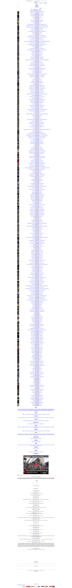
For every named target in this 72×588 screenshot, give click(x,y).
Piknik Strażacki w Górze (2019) (37, 247)
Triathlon (31, 434)
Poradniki (31, 420)
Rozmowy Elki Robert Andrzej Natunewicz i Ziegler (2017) (37, 325)
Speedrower (52, 434)
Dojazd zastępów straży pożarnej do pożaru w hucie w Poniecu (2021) (37, 150)
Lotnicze (53, 417)
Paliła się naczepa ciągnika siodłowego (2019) (37, 257)
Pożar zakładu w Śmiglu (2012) (37, 366)
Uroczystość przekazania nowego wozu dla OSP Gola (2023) (37, 105)
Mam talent (34, 430)
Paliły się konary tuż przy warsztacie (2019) (37, 258)
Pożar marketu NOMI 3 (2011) (37, 379)
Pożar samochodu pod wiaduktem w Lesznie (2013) (37, 362)
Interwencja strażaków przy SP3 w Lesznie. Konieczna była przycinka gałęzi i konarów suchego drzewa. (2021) (37, 129)
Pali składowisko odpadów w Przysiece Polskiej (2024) (37, 82)
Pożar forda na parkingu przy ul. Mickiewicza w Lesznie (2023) (37, 96)
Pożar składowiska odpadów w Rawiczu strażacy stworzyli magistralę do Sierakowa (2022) (37, 113)
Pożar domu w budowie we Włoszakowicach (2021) (37, 132)
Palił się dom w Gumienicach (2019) (37, 271)
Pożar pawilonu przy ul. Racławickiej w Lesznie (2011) (37, 386)
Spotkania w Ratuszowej (41, 420)
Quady (29, 423)
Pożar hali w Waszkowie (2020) (37, 177)
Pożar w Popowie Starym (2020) (37, 203)
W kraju (33, 441)
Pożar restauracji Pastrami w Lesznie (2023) (37, 95)
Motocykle (31, 423)
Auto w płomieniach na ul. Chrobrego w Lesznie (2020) (37, 183)
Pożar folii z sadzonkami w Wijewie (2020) (37, 193)
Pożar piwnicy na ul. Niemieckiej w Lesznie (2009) (37, 402)
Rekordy (24, 417)
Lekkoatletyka (26, 434)
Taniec (36, 412)
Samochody (34, 423)
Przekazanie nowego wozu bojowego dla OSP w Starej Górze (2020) (37, 163)
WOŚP (48, 409)
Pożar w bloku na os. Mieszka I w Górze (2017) (37, 335)
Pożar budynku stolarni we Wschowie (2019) (37, 254)
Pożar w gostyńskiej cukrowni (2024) (37, 72)
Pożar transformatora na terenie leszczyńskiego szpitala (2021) (37, 123)
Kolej (38, 423)
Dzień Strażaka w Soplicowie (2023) (37, 103)
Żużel (36, 443)
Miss (38, 438)
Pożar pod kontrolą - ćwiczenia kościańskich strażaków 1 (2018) (37, 298)
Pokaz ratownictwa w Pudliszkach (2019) (37, 221)
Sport (36, 432)
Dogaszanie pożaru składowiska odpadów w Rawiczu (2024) (37, 76)
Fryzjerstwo (36, 438)
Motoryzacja (36, 422)
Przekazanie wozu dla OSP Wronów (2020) (37, 200)
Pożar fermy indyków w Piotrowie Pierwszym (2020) (37, 207)
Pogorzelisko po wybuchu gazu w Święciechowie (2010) (37, 389)
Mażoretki (32, 414)
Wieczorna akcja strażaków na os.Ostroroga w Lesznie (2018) (37, 281)
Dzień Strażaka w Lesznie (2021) (37, 146)
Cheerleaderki (28, 414)
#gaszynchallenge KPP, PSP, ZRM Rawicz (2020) (37, 180)
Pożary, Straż (38, 9)
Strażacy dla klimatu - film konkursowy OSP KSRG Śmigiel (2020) (37, 156)
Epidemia (51, 409)
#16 (33, 521)
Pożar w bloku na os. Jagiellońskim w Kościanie (37, 21)
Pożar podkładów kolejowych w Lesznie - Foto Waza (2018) (37, 311)
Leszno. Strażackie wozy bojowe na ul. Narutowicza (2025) (37, 48)
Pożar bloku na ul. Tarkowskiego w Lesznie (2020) (37, 173)
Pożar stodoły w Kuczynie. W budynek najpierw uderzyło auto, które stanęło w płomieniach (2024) (37, 59)
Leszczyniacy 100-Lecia (36, 410)
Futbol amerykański (40, 434)
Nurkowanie (46, 417)
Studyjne (29, 430)
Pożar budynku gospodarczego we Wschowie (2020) (37, 176)
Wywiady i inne (38, 430)
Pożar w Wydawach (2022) (37, 112)
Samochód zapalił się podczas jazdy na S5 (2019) (37, 251)
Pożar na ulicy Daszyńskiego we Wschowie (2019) (37, 241)
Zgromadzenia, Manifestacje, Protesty (49, 410)
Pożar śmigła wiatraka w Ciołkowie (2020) (37, 170)
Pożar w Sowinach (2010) (37, 393)
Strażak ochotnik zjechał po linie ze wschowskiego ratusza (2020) (37, 204)
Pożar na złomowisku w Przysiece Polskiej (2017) (37, 331)
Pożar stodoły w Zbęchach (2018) (37, 305)
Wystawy (34, 448)
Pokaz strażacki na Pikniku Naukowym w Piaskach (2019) (37, 214)
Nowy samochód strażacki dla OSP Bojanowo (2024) (37, 58)
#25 (33, 540)
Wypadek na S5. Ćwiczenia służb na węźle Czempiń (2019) (37, 213)
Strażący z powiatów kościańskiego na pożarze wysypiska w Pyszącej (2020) (37, 186)
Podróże (36, 440)
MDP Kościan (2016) (36, 345)
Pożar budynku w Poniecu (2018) (37, 315)
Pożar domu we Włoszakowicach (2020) (37, 187)
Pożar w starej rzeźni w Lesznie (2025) (37, 55)
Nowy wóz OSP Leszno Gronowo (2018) (37, 275)
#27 (33, 548)
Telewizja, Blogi (47, 420)
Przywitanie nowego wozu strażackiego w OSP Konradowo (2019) (37, 210)
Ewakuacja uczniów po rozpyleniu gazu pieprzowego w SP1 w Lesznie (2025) (37, 49)
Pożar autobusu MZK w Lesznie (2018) (37, 304)
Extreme (36, 415)
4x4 (36, 423)
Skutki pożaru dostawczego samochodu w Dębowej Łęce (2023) (37, 86)
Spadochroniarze (38, 417)
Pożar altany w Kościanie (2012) (37, 369)
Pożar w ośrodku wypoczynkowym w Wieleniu (37, 28)
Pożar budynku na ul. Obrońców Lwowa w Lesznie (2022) (37, 122)
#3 (33, 494)
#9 (32, 506)
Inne (31, 417)
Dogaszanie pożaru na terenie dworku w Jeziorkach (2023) (37, 85)
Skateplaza (50, 417)
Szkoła (36, 425)
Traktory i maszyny (42, 423)
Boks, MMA (49, 434)
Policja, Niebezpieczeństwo (30, 409)
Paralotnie (41, 417)
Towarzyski (44, 414)
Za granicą (35, 441)
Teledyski (23, 430)
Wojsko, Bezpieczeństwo (44, 409)
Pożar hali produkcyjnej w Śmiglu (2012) (37, 368)
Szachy (23, 434)
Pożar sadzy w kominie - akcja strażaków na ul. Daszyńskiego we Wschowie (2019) (37, 264)
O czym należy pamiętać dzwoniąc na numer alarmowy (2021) (37, 126)
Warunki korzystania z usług (41, 570)
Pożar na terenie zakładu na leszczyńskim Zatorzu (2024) (37, 69)
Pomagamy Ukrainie (41, 410)
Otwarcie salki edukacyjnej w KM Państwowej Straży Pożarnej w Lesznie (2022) (37, 119)
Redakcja (18, 584)
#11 (33, 510)
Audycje (36, 419)
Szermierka (18, 434)
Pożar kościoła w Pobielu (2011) (37, 375)
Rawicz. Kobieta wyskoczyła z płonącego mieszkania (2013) (37, 365)
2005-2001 (34, 445)
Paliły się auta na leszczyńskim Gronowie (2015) (37, 348)
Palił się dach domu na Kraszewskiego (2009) (37, 399)
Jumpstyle (23, 414)
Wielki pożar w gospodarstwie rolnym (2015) (37, 352)
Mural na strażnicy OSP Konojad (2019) (37, 227)
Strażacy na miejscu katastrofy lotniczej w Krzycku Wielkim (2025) (37, 35)
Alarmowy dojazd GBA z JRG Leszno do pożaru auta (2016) (37, 342)
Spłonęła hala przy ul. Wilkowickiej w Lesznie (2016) (37, 338)
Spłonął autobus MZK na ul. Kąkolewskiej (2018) (37, 302)
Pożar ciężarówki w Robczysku (37, 22)
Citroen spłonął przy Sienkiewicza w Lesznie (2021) (37, 140)
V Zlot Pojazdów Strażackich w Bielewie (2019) (37, 220)
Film (33, 420)
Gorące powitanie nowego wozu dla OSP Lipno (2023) (37, 106)
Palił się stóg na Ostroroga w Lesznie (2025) (37, 38)
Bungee (21, 417)
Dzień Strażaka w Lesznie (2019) (37, 244)
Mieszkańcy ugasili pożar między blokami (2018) (37, 294)
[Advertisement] (36, 555)
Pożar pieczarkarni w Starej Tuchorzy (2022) (37, 115)
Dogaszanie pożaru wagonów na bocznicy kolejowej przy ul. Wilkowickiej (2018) (37, 295)
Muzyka (36, 429)
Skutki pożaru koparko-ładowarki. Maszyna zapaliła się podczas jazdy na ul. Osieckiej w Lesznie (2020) (37, 167)
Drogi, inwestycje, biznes (37, 409)
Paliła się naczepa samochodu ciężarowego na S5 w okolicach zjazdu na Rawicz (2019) (37, 237)
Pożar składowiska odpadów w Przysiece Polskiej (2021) (37, 143)
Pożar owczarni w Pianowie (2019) (37, 248)
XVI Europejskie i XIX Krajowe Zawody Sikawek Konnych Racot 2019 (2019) (36, 223)
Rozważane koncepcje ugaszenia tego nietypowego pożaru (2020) (37, 169)
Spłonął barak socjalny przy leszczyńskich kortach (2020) (37, 196)
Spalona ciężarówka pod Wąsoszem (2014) (37, 355)
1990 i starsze (37, 445)
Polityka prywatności (36, 570)
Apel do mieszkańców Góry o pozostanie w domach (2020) (37, 194)
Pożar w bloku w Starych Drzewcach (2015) (37, 349)
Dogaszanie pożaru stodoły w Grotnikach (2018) (37, 301)
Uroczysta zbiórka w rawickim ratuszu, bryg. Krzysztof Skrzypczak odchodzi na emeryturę (37, 25)
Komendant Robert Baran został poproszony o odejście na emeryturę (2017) (37, 329)
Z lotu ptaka (21, 409)
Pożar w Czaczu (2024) (37, 78)
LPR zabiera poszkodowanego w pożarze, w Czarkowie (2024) (36, 65)
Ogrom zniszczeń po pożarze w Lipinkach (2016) (37, 339)
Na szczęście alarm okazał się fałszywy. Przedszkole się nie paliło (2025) (37, 31)
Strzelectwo (36, 435)
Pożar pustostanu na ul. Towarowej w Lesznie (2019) (37, 267)
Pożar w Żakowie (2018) (37, 312)
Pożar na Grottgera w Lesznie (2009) (37, 403)
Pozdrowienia (38, 441)
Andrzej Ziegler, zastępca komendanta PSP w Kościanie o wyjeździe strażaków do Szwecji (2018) (37, 288)
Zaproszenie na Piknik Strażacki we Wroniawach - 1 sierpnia (37, 11)
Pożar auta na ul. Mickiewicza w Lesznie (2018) (37, 278)
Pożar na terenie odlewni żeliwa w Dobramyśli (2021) (37, 142)
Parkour (19, 417)
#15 (33, 519)
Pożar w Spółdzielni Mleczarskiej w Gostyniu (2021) (37, 149)
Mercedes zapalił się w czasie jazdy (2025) (37, 52)
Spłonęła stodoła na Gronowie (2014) (37, 358)
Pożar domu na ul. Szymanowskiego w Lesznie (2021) (36, 153)
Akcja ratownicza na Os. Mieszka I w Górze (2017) (37, 332)
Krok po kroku (37, 6)
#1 (32, 490)
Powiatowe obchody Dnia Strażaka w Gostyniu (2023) (36, 102)
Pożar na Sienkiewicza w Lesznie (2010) (37, 392)
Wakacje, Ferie (36, 427)
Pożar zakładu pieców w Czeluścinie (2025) (37, 32)
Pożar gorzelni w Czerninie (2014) (37, 359)
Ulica (35, 9)
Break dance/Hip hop (36, 414)
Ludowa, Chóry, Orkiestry (47, 430)
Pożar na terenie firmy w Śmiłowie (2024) (37, 79)
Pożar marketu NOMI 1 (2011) (37, 382)
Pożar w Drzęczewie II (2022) (37, 116)
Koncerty (26, 430)
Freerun (26, 417)
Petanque (44, 434)
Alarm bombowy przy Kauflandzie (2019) (37, 268)
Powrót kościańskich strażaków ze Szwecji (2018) (37, 291)
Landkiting (34, 417)
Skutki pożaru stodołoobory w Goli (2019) (37, 224)
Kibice (40, 445)
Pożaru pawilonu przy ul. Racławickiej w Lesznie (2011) (37, 385)
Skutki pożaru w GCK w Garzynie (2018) (37, 318)
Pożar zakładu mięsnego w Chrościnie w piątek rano (37, 14)
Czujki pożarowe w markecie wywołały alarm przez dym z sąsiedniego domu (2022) (37, 109)
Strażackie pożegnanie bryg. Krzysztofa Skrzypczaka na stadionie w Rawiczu (37, 24)
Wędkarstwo (36, 453)
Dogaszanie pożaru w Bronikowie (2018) (37, 284)
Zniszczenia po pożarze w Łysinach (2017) (37, 321)
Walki (21, 434)
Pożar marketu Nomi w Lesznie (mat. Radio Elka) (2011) (37, 376)
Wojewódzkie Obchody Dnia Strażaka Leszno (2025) (37, 45)
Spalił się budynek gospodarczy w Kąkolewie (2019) (37, 274)
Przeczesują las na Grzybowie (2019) (37, 234)
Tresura (36, 448)
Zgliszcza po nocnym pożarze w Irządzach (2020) (37, 197)
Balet (42, 414)
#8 (33, 504)
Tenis (36, 434)
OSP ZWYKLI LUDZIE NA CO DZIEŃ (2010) (37, 395)
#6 (33, 500)
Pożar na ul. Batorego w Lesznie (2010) (37, 396)
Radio (24, 420)
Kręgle (46, 434)
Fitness (40, 438)
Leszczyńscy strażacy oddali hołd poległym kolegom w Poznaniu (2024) (37, 68)
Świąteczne (18, 409)
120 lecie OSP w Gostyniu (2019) (37, 217)
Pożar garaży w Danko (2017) (37, 322)
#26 (32, 542)
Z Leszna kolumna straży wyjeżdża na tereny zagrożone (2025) (36, 42)
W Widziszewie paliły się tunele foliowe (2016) (37, 341)
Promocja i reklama (27, 420)
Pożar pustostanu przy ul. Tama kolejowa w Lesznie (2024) (37, 75)
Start (36, 4)
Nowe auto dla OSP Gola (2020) (37, 159)
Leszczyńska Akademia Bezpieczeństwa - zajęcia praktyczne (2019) (37, 240)
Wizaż (33, 438)
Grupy (26, 414)
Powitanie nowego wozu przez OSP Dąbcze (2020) (37, 160)
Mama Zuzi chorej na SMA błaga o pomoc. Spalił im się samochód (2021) (37, 133)
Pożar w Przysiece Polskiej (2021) (37, 139)
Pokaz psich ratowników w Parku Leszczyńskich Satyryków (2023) (37, 99)
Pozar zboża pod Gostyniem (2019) (37, 231)
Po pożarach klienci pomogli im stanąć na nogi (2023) (37, 92)
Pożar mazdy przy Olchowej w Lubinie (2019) (36, 250)
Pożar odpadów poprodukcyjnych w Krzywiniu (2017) (36, 328)
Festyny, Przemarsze (30, 410)
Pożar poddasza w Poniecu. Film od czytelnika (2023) (37, 89)
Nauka (40, 414)
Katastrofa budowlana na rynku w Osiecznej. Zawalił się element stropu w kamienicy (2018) (37, 285)
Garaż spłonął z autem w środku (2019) (37, 261)
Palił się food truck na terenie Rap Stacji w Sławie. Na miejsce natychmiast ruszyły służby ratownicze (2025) (37, 41)
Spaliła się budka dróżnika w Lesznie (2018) (37, 308)
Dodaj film (36, 5)
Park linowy (29, 417)
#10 (33, 508)
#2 (33, 492)
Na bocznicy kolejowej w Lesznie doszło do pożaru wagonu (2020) (37, 166)
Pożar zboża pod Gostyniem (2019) (37, 230)
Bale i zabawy (48, 414)
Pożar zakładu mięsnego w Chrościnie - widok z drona (36, 15)
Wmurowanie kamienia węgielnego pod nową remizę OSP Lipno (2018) (37, 277)
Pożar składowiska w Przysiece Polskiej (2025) (37, 51)
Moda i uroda (36, 436)
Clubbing (31, 430)
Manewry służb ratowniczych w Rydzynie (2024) (37, 62)
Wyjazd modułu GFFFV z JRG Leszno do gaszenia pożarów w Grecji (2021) (37, 136)
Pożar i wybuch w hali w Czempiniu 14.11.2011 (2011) (37, 372)
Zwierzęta (36, 447)
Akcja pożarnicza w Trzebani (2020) (37, 190)
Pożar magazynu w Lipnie (37, 18)
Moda (31, 438)
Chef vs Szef (36, 420)
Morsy (44, 417)
